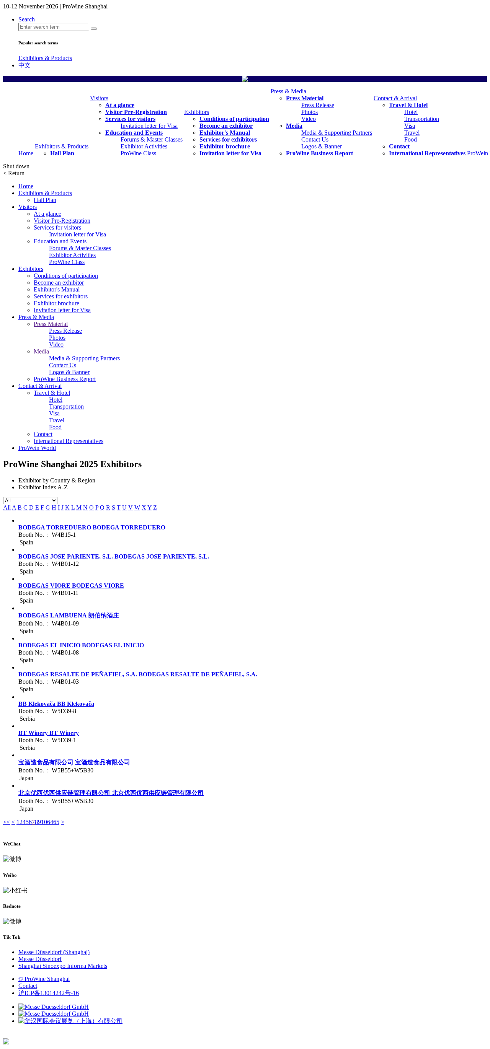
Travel (412, 132)
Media (294, 125)
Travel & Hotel (408, 105)
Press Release (317, 105)
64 (50, 822)
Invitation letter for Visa (149, 125)
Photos (309, 112)
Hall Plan (62, 153)
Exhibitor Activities (144, 146)
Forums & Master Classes (152, 139)
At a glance (119, 105)
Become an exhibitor (226, 125)
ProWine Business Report (319, 153)
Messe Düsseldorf (40, 959)
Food (410, 139)
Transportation (421, 119)
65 (56, 822)
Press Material (304, 98)
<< (6, 822)
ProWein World (37, 448)
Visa (409, 125)
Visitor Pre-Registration (136, 112)
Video (308, 119)
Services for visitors (130, 119)
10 (44, 822)
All (7, 507)
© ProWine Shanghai (44, 979)
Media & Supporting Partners (336, 132)
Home (25, 153)
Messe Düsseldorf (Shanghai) (54, 952)
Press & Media (288, 91)
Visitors (99, 98)
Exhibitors (196, 112)
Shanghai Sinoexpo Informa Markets (62, 966)
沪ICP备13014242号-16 (48, 993)
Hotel (411, 112)
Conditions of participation (234, 119)
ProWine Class (138, 153)
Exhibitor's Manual (224, 132)
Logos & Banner (321, 146)
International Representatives (427, 153)
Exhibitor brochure (224, 146)
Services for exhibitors (228, 139)
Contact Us (314, 139)
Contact (399, 146)
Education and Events (134, 132)
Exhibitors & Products (45, 58)
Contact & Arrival (395, 98)
